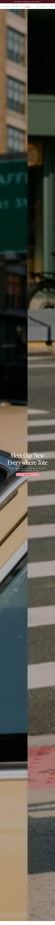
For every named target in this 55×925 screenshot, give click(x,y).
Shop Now (27, 474)
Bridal (38, 6)
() (53, 6)
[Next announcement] (53, 2)
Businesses (43, 6)
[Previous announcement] (2, 2)
